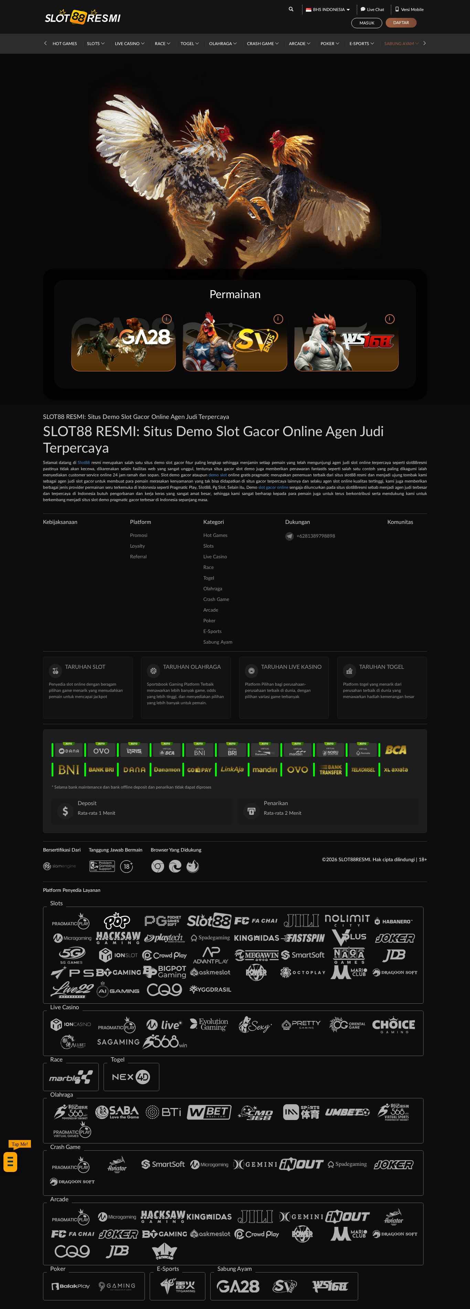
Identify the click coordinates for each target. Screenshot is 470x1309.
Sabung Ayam (399, 44)
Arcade (298, 44)
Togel (188, 44)
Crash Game (261, 44)
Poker (328, 44)
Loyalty (137, 546)
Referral (138, 557)
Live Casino (128, 44)
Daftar (401, 23)
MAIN (123, 341)
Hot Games (65, 44)
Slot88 (84, 463)
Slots (94, 44)
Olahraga (221, 44)
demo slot (218, 475)
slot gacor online (273, 487)
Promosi (138, 535)
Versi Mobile (412, 10)
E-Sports (360, 44)
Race (161, 44)
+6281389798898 (316, 536)
